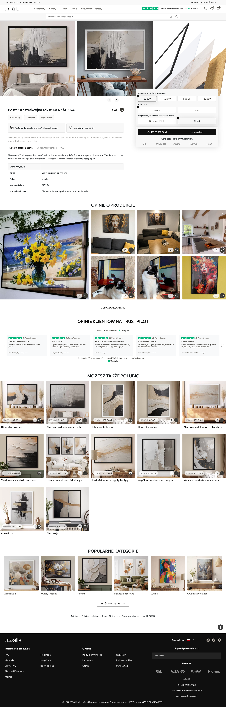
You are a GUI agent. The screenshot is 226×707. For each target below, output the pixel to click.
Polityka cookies (124, 660)
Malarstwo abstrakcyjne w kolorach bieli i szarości (202, 480)
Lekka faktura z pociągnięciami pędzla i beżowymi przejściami (111, 480)
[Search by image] (171, 17)
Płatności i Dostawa (14, 671)
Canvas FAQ (10, 665)
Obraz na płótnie (157, 121)
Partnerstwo (122, 665)
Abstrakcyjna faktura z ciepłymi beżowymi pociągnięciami (202, 426)
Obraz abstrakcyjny (11, 426)
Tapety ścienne (47, 665)
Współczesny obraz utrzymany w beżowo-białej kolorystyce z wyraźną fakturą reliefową (157, 480)
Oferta (85, 665)
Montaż (8, 676)
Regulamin (121, 654)
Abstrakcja (7, 533)
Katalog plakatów (91, 616)
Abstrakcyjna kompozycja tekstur (64, 426)
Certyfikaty (45, 660)
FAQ (7, 654)
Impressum (87, 660)
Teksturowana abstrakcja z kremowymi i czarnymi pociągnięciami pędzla (20, 480)
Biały (197, 110)
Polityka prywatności (92, 654)
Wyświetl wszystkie (113, 603)
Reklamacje (45, 654)
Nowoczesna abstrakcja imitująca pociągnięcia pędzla (66, 480)
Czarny (157, 110)
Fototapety (75, 616)
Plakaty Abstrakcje (110, 616)
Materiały (9, 660)
